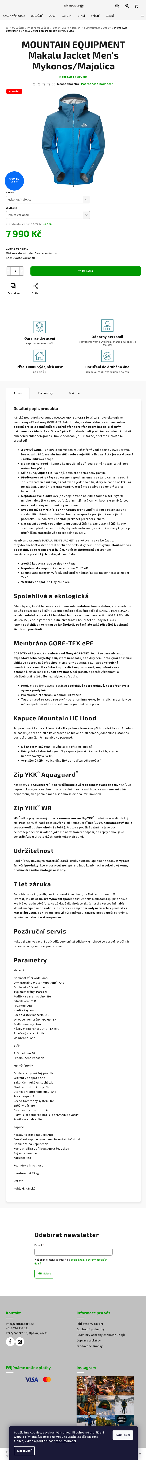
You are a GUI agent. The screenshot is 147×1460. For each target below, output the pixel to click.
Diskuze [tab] (74, 393)
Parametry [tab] (45, 393)
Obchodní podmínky (91, 1329)
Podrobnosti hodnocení (97, 84)
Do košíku (88, 271)
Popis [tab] (18, 393)
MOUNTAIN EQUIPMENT (73, 77)
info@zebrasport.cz (20, 1324)
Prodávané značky (90, 1346)
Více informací (66, 1441)
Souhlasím (122, 1435)
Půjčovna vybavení (90, 1324)
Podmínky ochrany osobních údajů (101, 1335)
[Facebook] (10, 1341)
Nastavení (24, 1451)
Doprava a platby (89, 1340)
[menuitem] (14, 16)
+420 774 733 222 (17, 1328)
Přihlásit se (44, 1274)
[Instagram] (19, 1341)
